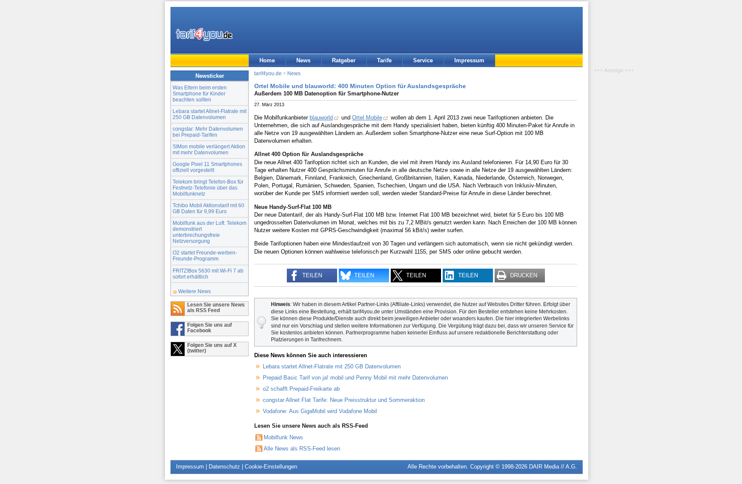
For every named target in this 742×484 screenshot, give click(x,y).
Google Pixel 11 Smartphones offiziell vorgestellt (207, 167)
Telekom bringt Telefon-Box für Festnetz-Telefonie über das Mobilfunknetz (208, 187)
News (303, 60)
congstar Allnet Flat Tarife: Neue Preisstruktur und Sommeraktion (344, 400)
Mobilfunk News (283, 437)
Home (267, 60)
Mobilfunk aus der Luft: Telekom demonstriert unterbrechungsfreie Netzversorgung (209, 232)
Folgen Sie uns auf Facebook (209, 327)
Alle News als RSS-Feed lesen (302, 448)
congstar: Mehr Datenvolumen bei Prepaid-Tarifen (208, 132)
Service (423, 60)
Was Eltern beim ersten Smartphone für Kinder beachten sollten (200, 93)
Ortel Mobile (367, 117)
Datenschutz (224, 466)
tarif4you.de (268, 73)
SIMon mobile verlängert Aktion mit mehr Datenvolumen (209, 149)
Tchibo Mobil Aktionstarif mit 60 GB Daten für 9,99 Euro (208, 208)
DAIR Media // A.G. (553, 466)
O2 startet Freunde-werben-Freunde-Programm (205, 255)
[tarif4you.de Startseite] (204, 34)
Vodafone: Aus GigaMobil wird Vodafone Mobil (320, 411)
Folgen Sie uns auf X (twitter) (212, 347)
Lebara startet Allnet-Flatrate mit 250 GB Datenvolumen (209, 114)
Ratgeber (344, 60)
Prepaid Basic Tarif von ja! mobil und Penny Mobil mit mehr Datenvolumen (355, 377)
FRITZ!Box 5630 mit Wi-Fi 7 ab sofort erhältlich (208, 273)
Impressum (469, 60)
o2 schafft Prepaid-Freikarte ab (301, 389)
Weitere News (194, 291)
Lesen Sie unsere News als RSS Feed (216, 307)
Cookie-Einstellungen (271, 466)
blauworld (321, 117)
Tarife (384, 60)
